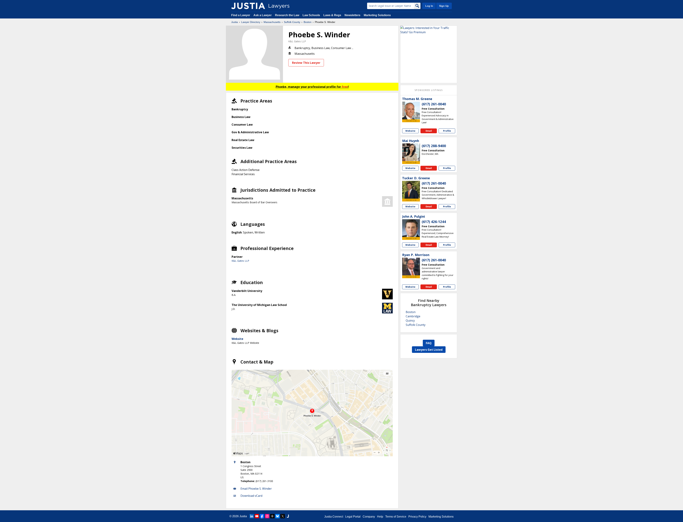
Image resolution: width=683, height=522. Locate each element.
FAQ (428, 343)
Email (429, 130)
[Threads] (272, 516)
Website (237, 339)
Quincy (410, 320)
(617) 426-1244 (434, 221)
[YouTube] (257, 516)
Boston (307, 22)
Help (380, 516)
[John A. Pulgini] (411, 228)
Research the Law (287, 15)
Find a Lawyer (240, 15)
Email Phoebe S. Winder (256, 489)
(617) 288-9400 (434, 146)
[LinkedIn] (252, 516)
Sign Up (444, 5)
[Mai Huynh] (411, 152)
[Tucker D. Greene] (411, 190)
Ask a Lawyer (262, 15)
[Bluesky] (277, 516)
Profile (447, 130)
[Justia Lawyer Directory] (248, 6)
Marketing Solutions (377, 15)
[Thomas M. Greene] (411, 110)
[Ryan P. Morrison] (411, 266)
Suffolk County (292, 22)
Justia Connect (333, 516)
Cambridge (413, 316)
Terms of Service (395, 516)
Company (369, 516)
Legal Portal (353, 516)
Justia (234, 22)
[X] (282, 516)
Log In (429, 5)
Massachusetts (272, 22)
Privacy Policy (417, 516)
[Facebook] (262, 516)
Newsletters (352, 15)
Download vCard (251, 496)
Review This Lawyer (306, 63)
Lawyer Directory (250, 22)
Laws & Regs (332, 15)
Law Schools (311, 15)
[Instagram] (267, 516)
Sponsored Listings (429, 90)
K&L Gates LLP (297, 41)
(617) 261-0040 (434, 104)
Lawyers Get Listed (429, 350)
